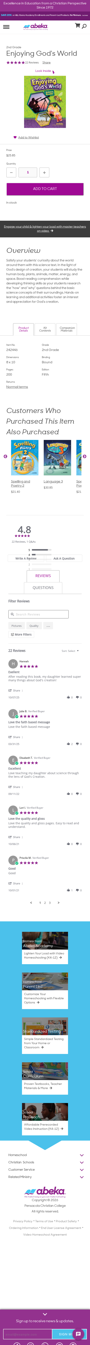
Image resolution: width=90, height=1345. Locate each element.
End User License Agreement (61, 1228)
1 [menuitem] (40, 903)
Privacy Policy (22, 1221)
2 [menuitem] (45, 903)
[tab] (26, 558)
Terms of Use (44, 1221)
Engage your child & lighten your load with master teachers (45, 229)
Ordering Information (23, 1228)
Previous (5, 457)
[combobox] (71, 651)
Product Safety (66, 1221)
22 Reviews (32, 62)
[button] (23, 329)
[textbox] (81, 652)
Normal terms (17, 387)
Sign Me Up (69, 1334)
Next (84, 457)
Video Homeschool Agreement (45, 1234)
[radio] (41, 550)
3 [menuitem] (50, 903)
